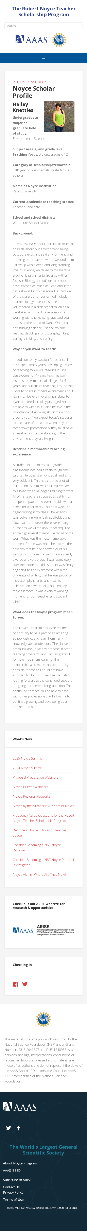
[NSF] (43, 1026)
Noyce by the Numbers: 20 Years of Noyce (43, 806)
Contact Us (11, 1187)
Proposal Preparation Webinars (35, 777)
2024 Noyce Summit (27, 768)
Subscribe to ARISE (17, 1180)
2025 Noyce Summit (27, 758)
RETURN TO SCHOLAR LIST (33, 82)
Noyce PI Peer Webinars (30, 787)
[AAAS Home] (34, 42)
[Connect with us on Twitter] (25, 984)
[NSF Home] (62, 46)
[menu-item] (13, 1192)
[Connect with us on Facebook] (16, 984)
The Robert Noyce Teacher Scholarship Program (44, 11)
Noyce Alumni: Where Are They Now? (39, 874)
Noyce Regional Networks (31, 796)
